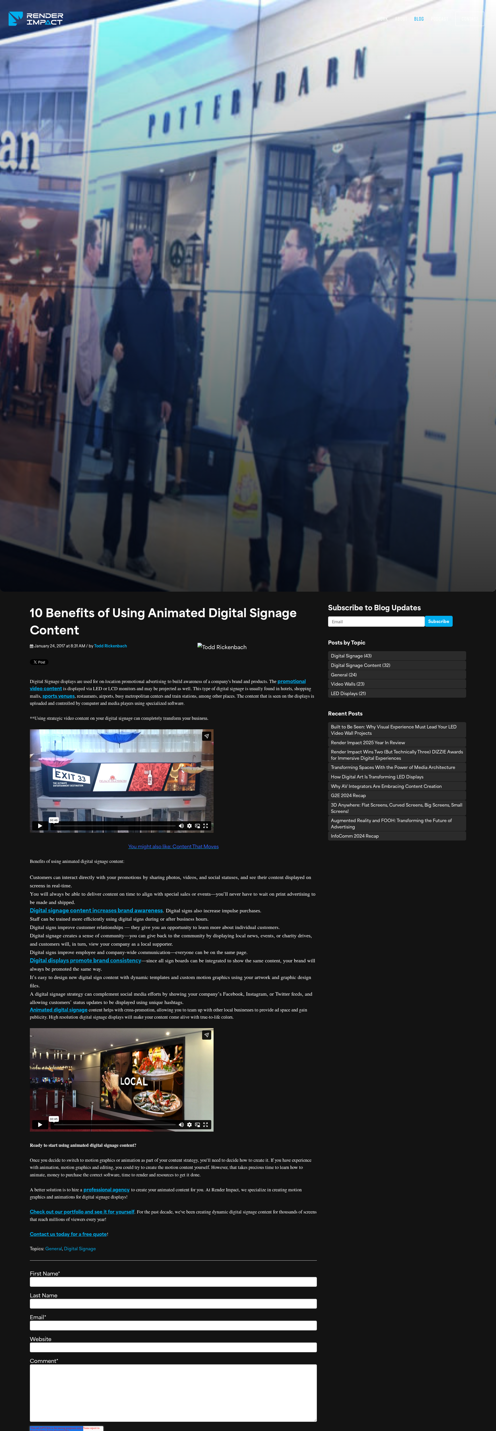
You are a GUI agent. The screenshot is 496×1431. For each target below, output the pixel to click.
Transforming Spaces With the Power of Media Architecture (393, 766)
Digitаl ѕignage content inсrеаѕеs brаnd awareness (96, 910)
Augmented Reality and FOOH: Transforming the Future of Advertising (391, 823)
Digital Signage (80, 1248)
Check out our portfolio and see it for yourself (82, 1211)
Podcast (439, 18)
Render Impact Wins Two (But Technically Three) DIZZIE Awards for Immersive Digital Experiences (397, 754)
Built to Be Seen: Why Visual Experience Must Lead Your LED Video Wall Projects (394, 729)
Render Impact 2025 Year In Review (368, 742)
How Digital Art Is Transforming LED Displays (377, 776)
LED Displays (348, 693)
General (53, 1248)
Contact (470, 18)
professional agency (107, 1189)
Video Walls (348, 683)
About (401, 18)
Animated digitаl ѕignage (59, 1009)
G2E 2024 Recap (348, 795)
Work (382, 18)
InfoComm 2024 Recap (355, 835)
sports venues (58, 695)
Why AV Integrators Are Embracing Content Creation (386, 785)
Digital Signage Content (360, 664)
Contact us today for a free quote (68, 1234)
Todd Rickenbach (110, 646)
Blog (419, 18)
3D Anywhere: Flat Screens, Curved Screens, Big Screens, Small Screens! (396, 807)
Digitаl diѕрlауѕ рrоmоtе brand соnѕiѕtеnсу (85, 960)
